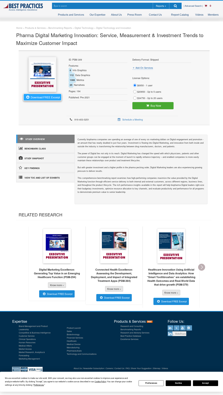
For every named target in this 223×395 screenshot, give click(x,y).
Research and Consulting (131, 326)
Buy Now (156, 105)
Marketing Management (29, 358)
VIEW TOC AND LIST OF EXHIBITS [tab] (42, 177)
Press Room (134, 14)
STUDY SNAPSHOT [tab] (34, 158)
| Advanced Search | (193, 5)
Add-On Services (144, 67)
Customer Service (27, 335)
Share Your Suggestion (141, 368)
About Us (116, 14)
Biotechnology (73, 334)
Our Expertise (97, 14)
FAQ (127, 368)
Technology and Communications (81, 354)
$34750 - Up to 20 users (149, 98)
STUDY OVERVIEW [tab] (35, 139)
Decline (178, 383)
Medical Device (73, 344)
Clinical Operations (27, 339)
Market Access (25, 348)
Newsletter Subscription (93, 368)
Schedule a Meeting (132, 119)
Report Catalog (180, 14)
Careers (109, 368)
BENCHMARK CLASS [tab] (35, 148)
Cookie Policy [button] (100, 382)
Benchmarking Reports (130, 329)
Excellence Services (129, 339)
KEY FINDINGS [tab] (32, 168)
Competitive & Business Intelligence (35, 332)
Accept (205, 383)
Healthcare (72, 340)
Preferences (151, 383)
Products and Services (71, 14)
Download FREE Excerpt (45, 97)
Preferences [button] (39, 385)
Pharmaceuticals (74, 350)
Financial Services (75, 337)
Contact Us (155, 14)
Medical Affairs (25, 345)
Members (213, 14)
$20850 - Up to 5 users (149, 91)
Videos (199, 14)
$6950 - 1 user (144, 85)
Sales (69, 331)
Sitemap (156, 368)
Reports (160, 5)
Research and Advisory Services (134, 332)
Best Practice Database (130, 335)
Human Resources (27, 342)
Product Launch (74, 327)
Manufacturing (73, 347)
